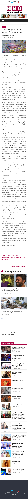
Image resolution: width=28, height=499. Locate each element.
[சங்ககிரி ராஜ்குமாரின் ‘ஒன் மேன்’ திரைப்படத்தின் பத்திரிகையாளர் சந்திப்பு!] (6, 442)
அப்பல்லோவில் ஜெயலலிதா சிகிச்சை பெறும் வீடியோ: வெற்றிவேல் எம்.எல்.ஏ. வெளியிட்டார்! (13, 312)
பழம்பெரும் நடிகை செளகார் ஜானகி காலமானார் (18, 389)
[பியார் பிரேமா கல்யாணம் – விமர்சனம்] (6, 371)
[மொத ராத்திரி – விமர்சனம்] (6, 379)
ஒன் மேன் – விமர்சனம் (16, 396)
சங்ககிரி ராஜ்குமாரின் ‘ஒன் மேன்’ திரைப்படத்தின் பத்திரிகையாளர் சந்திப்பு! (17, 445)
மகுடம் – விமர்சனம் (16, 461)
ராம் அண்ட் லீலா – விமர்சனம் (18, 404)
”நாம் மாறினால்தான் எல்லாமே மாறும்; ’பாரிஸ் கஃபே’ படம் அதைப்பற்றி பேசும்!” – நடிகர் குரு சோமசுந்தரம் (18, 454)
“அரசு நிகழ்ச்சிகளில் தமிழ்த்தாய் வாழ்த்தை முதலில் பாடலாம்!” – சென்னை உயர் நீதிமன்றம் (19, 436)
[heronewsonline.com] (14, 6)
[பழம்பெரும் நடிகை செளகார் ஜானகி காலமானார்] (6, 387)
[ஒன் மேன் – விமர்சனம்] (6, 396)
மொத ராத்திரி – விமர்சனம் (17, 380)
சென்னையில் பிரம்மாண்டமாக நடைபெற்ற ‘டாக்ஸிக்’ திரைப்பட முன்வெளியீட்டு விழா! (18, 357)
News (4, 26)
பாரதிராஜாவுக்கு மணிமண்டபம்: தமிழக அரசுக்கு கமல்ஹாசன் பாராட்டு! (18, 349)
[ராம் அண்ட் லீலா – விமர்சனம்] (6, 404)
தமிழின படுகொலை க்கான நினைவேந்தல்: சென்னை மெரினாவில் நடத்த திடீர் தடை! (14, 257)
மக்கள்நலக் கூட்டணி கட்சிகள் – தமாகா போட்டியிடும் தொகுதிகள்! (11, 333)
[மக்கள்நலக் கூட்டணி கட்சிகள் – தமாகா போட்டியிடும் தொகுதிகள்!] (14, 319)
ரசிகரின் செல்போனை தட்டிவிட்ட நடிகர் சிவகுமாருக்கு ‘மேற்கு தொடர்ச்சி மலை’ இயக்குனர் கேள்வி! (11, 290)
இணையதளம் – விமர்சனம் (18, 266)
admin (13, 37)
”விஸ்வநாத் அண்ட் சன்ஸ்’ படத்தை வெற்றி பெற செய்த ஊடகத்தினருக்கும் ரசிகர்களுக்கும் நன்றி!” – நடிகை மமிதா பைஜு (18, 426)
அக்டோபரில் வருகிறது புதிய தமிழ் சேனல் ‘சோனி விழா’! (18, 470)
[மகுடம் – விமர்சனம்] (6, 460)
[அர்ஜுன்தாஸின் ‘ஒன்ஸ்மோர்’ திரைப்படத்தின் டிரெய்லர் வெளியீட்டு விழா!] (6, 363)
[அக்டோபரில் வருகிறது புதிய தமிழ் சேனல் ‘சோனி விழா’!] (6, 469)
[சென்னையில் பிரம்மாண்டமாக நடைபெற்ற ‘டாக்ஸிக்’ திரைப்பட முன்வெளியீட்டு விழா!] (6, 355)
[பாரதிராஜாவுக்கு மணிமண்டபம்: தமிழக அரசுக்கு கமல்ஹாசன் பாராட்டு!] (6, 346)
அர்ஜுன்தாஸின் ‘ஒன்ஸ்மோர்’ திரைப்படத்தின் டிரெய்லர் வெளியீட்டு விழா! (18, 365)
